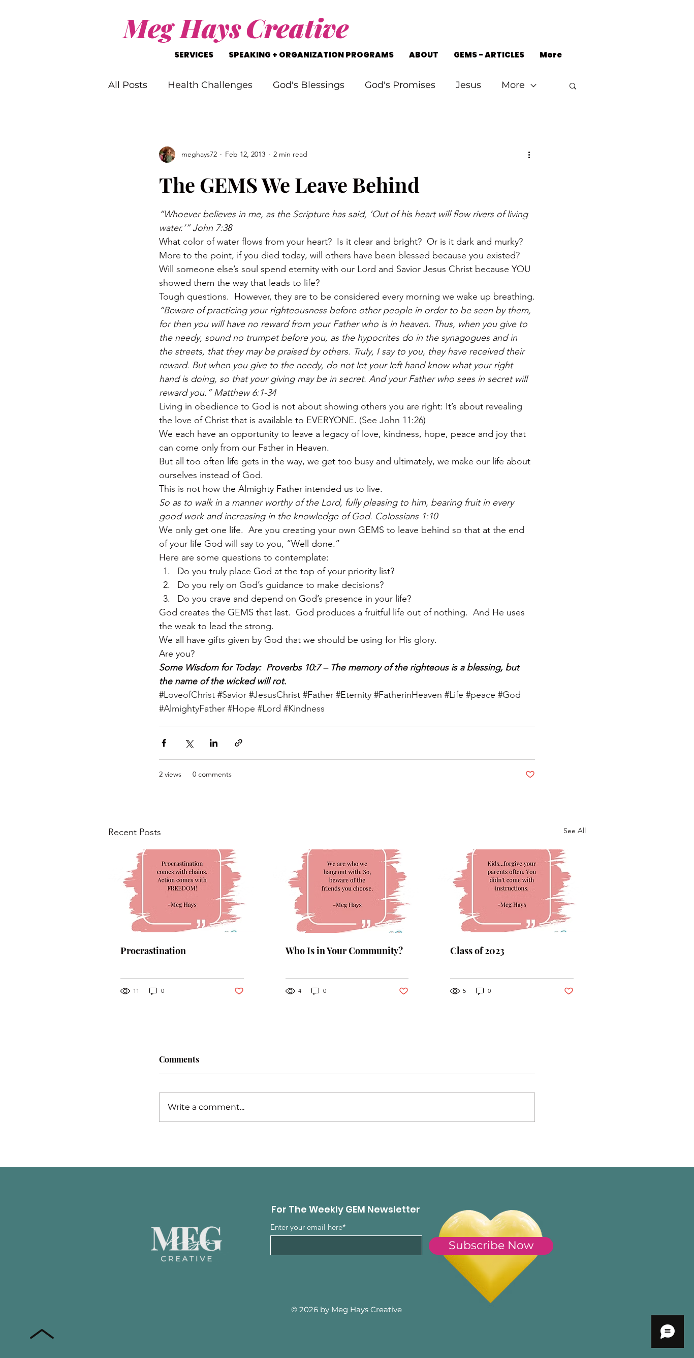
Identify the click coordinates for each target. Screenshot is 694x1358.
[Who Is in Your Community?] (347, 891)
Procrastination (153, 950)
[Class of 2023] (512, 890)
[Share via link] (238, 743)
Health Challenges (210, 85)
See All (574, 830)
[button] (573, 85)
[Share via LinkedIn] (213, 743)
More (513, 85)
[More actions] (529, 155)
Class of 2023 (477, 950)
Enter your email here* (308, 1227)
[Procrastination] (182, 890)
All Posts (127, 85)
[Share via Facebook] (164, 743)
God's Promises (400, 85)
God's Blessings (308, 85)
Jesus (468, 85)
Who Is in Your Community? (344, 950)
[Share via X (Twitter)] (189, 743)
